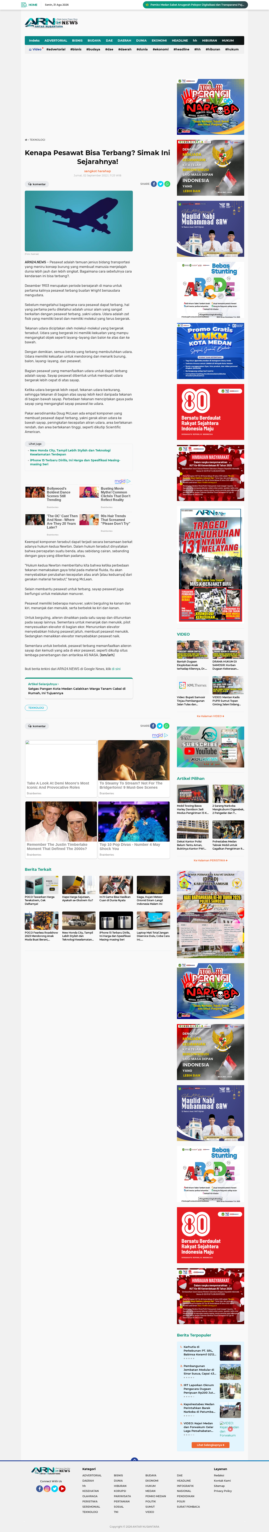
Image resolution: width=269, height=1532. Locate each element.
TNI (116, 1512)
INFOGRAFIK (185, 1485)
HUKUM (228, 40)
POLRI (181, 1501)
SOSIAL (119, 1506)
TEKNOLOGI (36, 707)
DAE (109, 40)
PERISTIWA (90, 1501)
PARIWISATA (122, 1496)
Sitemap (219, 1485)
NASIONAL (184, 1491)
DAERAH (124, 40)
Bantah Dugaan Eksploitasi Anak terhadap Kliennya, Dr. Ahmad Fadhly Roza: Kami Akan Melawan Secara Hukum (191, 665)
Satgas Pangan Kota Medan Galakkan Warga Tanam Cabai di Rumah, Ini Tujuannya (76, 691)
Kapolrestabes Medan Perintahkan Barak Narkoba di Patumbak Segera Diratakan (199, 1408)
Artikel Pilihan (190, 778)
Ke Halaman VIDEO (209, 716)
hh (195, 40)
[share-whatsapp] (167, 184)
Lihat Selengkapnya (210, 1445)
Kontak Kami (222, 1480)
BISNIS (77, 40)
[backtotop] (134, 1461)
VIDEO (183, 634)
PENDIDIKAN (185, 1496)
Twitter (56, 1494)
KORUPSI (120, 1491)
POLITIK (150, 1501)
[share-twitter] (161, 184)
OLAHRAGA (90, 1496)
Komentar (39, 184)
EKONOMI (159, 40)
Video (37, 49)
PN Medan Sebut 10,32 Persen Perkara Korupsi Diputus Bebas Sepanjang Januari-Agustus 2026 (197, 4)
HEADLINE (180, 40)
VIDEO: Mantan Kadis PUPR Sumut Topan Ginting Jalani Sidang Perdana (226, 701)
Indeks (34, 40)
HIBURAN (209, 40)
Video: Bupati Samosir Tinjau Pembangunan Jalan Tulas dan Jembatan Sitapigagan (191, 701)
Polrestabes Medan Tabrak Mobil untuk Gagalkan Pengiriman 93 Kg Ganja (228, 845)
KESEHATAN (90, 1491)
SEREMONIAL (91, 1506)
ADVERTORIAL (56, 40)
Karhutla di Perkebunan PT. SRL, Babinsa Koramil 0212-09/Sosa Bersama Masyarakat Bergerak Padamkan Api (199, 1350)
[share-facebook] (154, 184)
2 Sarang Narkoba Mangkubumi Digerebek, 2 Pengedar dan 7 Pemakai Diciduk (228, 809)
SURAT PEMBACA (188, 1506)
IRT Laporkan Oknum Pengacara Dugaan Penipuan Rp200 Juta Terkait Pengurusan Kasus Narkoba (199, 1389)
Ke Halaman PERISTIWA (210, 860)
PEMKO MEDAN (155, 1496)
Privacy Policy (223, 1491)
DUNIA (141, 40)
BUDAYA (94, 40)
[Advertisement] (140, 19)
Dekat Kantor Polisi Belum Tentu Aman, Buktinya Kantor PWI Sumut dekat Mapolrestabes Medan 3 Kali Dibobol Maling (192, 845)
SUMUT (150, 1506)
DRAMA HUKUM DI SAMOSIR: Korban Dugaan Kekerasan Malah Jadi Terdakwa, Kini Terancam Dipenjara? (225, 665)
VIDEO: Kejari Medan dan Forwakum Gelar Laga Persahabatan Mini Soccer (198, 1427)
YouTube (65, 1494)
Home (33, 5)
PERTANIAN (122, 1501)
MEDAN (150, 1491)
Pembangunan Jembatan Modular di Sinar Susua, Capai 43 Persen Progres (199, 1370)
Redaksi (219, 1475)
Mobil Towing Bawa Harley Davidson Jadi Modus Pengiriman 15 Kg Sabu (192, 809)
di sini (116, 669)
